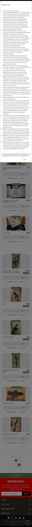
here (27, 155)
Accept (24, 159)
